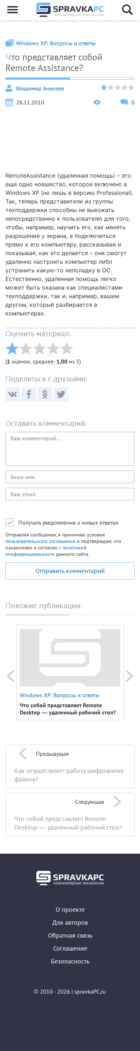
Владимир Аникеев (40, 88)
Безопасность (70, 961)
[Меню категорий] (12, 10)
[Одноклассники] (45, 394)
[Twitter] (61, 394)
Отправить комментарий (70, 571)
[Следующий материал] (129, 676)
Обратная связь (70, 935)
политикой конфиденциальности (46, 550)
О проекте (70, 909)
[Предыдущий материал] (10, 676)
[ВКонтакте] (12, 394)
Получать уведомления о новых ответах (68, 522)
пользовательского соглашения (40, 541)
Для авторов (70, 922)
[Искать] (127, 10)
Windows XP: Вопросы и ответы (56, 43)
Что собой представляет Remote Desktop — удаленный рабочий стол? (68, 709)
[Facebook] (29, 394)
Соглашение (70, 948)
